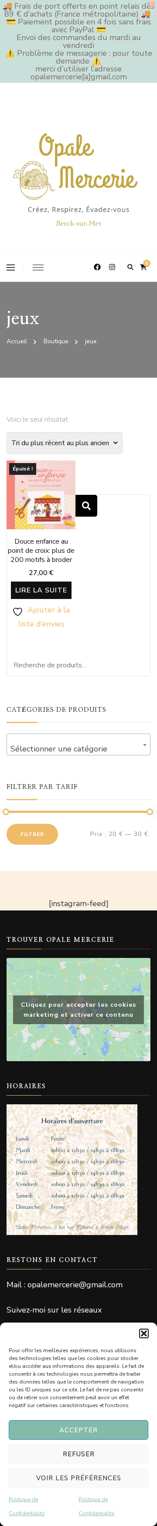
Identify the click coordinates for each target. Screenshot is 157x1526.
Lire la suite (41, 590)
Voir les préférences (78, 1478)
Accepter (78, 1430)
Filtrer (32, 834)
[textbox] (78, 749)
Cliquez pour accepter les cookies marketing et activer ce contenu (78, 1010)
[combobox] (78, 744)
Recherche (86, 506)
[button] (144, 1333)
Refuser (79, 1454)
